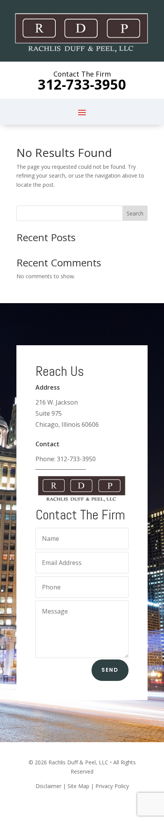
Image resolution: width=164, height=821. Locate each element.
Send (110, 670)
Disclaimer (48, 786)
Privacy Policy (112, 786)
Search (135, 213)
